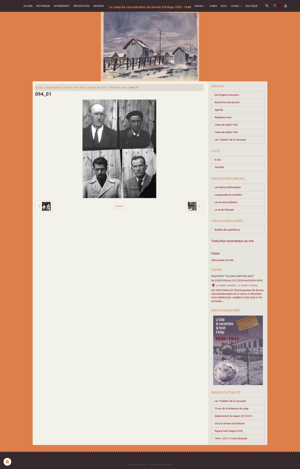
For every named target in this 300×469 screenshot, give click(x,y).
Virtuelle (219, 167)
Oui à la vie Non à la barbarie (230, 423)
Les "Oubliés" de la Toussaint (230, 139)
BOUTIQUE (252, 6)
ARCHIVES (98, 6)
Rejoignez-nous (223, 117)
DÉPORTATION (81, 6)
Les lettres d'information (228, 187)
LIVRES (213, 6)
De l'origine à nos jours (227, 94)
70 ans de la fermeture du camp (231, 408)
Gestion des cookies (161, 464)
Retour (119, 206)
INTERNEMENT (62, 6)
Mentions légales (137, 464)
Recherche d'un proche (227, 102)
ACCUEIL (28, 6)
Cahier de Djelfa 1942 (226, 124)
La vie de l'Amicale (224, 209)
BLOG (224, 6)
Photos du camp (118, 87)
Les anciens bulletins (226, 202)
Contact (235, 6)
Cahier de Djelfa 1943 (226, 132)
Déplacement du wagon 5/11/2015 (233, 416)
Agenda (219, 109)
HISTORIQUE (43, 6)
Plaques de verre (97, 87)
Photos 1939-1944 (75, 87)
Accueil (39, 87)
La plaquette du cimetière (228, 194)
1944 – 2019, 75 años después (231, 438)
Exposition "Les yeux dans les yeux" (232, 275)
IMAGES (199, 6)
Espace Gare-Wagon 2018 (229, 431)
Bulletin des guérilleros (227, 229)
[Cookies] (7, 462)
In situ (218, 159)
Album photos (54, 87)
